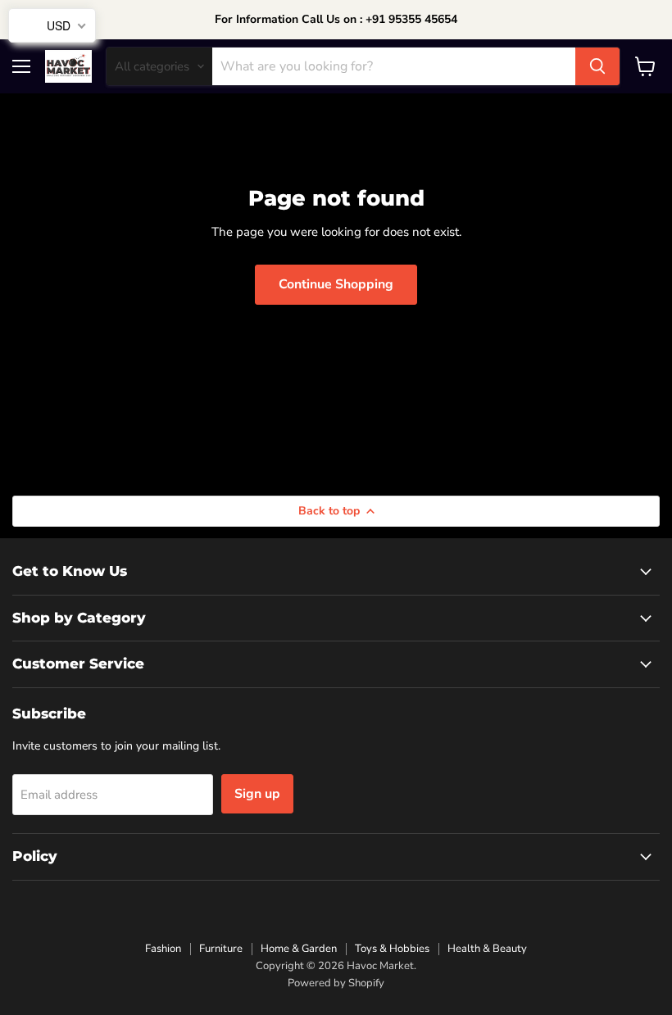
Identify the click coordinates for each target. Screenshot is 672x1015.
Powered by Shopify (336, 983)
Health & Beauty (487, 948)
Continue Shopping (336, 284)
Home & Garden (299, 948)
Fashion (163, 948)
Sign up (257, 794)
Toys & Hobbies (392, 948)
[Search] (597, 66)
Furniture (221, 948)
